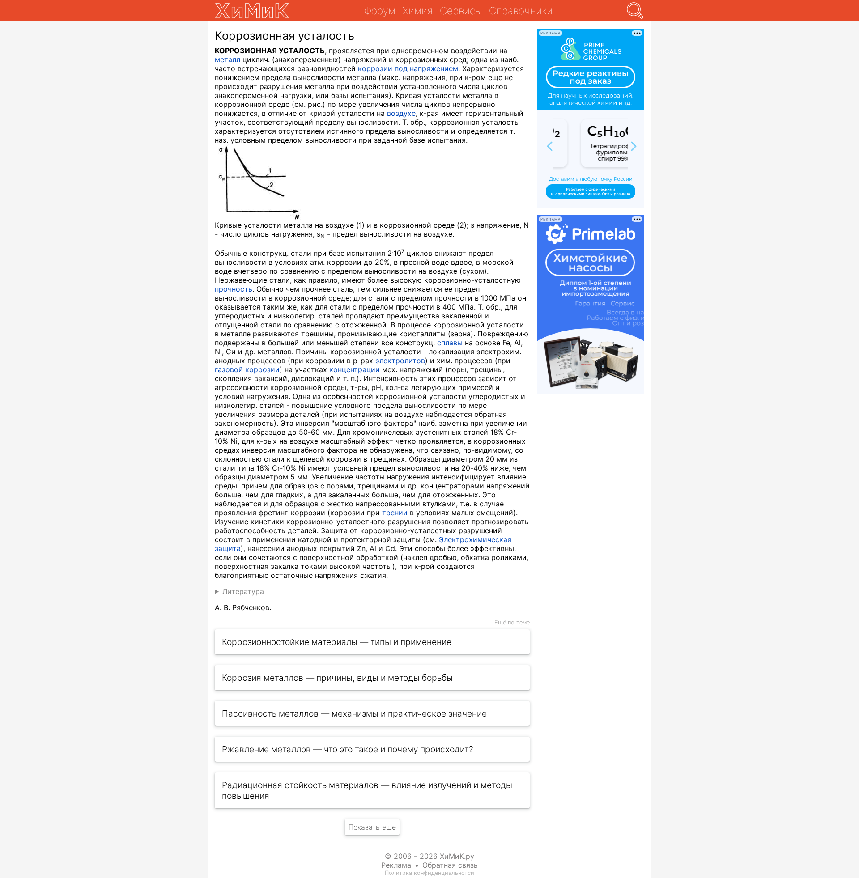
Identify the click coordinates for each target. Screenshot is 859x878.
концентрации (354, 369)
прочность (233, 288)
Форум (379, 10)
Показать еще (372, 827)
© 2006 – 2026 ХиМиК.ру (429, 856)
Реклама (396, 865)
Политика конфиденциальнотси (429, 873)
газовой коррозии (247, 369)
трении (395, 512)
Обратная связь (450, 865)
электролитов (400, 360)
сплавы (450, 342)
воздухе (401, 113)
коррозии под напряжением (408, 68)
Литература (243, 591)
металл (227, 59)
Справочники (521, 10)
